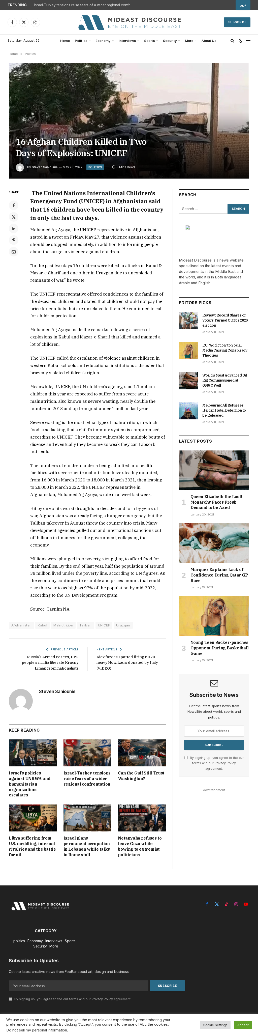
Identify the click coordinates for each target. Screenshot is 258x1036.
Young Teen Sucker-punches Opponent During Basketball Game (219, 648)
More (189, 41)
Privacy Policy (225, 763)
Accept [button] (243, 1025)
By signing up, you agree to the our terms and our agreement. (216, 763)
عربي (243, 5)
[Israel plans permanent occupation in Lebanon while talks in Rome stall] (87, 817)
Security (170, 41)
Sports (149, 41)
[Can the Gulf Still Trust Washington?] (142, 752)
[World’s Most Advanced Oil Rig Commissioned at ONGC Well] (188, 380)
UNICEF (104, 625)
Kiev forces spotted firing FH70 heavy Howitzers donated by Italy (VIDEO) (127, 662)
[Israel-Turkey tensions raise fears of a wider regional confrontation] (87, 752)
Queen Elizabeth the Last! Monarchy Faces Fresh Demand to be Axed (216, 502)
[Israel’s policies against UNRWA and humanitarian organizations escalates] (33, 752)
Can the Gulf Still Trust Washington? (141, 775)
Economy (103, 41)
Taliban (85, 625)
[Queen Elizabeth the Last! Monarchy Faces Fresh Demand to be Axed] (214, 470)
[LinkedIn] (13, 228)
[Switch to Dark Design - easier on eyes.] (241, 41)
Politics (81, 41)
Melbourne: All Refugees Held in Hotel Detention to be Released (224, 410)
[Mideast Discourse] (129, 22)
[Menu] (248, 40)
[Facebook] (13, 205)
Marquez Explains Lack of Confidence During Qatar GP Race (219, 575)
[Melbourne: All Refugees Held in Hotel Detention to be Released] (188, 410)
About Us (209, 41)
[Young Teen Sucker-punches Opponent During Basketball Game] (214, 616)
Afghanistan (21, 625)
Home (65, 41)
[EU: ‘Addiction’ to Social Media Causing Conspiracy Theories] (188, 350)
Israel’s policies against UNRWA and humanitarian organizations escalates (29, 783)
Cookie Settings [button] (215, 1025)
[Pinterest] (13, 240)
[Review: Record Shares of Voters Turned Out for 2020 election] (188, 320)
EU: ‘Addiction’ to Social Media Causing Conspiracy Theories (224, 350)
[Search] (232, 40)
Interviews (127, 41)
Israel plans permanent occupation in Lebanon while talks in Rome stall (86, 846)
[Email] (13, 251)
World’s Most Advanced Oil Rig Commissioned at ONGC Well (224, 380)
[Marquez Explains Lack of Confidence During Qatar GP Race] (214, 543)
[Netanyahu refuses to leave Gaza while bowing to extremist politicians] (142, 817)
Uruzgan (123, 625)
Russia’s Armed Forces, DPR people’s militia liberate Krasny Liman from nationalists (50, 662)
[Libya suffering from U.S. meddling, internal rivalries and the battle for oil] (33, 817)
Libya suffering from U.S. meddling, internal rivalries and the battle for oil (32, 846)
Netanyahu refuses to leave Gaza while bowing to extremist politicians (140, 846)
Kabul (42, 625)
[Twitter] (13, 217)
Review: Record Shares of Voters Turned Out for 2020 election (225, 320)
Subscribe (237, 22)
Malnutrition (63, 625)
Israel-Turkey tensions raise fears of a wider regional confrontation (84, 5)
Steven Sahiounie (45, 167)
